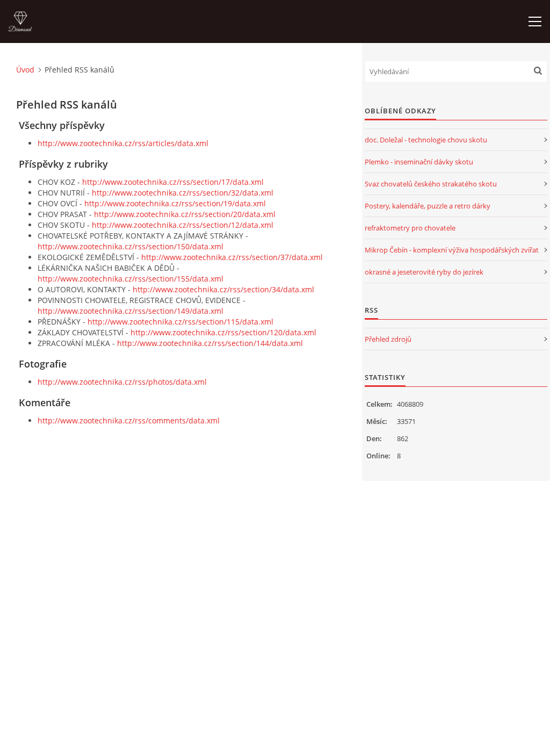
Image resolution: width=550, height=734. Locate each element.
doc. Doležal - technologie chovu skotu (426, 140)
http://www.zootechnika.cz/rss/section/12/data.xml (182, 225)
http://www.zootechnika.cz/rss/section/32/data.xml (182, 193)
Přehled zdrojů (388, 339)
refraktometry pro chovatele (410, 228)
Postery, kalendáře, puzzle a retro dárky (427, 206)
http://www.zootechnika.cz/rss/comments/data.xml (129, 420)
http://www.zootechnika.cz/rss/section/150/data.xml (130, 246)
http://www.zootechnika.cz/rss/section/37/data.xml (232, 257)
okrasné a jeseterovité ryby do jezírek (424, 272)
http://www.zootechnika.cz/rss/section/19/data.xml (175, 203)
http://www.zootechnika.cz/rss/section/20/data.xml (185, 214)
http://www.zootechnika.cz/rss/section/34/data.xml (223, 289)
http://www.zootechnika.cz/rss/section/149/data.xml (130, 311)
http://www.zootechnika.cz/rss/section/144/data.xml (210, 343)
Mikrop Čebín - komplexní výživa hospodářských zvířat (452, 250)
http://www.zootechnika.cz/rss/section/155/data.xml (130, 279)
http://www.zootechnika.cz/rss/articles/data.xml (123, 143)
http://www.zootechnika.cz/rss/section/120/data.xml (223, 332)
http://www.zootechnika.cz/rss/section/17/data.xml (173, 182)
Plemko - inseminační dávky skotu (419, 162)
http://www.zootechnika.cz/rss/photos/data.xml (122, 382)
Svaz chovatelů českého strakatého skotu (431, 184)
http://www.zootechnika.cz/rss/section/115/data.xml (180, 321)
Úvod (25, 69)
